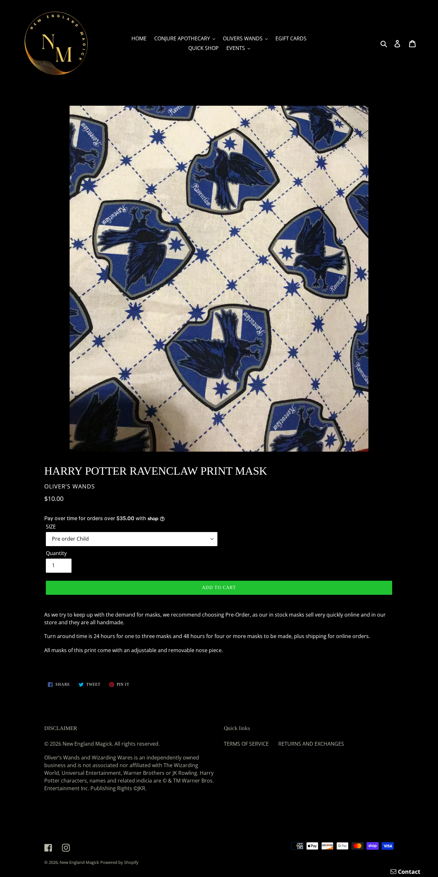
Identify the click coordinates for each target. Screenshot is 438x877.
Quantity (56, 553)
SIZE (51, 526)
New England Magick (79, 862)
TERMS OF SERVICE (246, 743)
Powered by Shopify (119, 862)
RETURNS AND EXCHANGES (311, 743)
